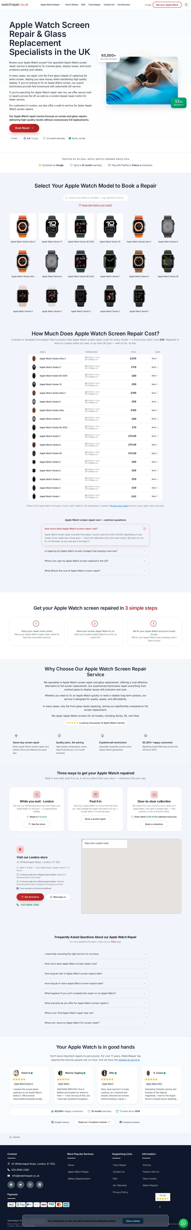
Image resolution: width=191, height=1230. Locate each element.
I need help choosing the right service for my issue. (72, 953)
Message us (59, 897)
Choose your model (119, 506)
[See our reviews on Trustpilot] (148, 4)
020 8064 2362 (30, 904)
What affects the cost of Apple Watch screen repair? (72, 570)
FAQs (113, 942)
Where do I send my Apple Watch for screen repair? (72, 1022)
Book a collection (154, 824)
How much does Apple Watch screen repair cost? (71, 528)
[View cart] (186, 5)
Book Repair (22, 127)
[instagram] (30, 1184)
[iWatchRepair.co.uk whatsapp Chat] (183, 1223)
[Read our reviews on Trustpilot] (14, 138)
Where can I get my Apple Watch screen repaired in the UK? (76, 560)
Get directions (32, 897)
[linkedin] (39, 1184)
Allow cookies (133, 1221)
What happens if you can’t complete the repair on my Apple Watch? (80, 993)
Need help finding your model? (97, 205)
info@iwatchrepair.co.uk (25, 1175)
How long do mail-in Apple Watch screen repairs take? (73, 973)
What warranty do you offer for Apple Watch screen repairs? (77, 1003)
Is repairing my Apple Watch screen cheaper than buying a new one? (81, 551)
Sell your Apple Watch (167, 5)
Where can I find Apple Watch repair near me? (69, 1013)
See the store (38, 824)
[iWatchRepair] (15, 4)
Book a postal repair (95, 819)
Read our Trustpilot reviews (92, 1122)
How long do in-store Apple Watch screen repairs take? (74, 983)
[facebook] (11, 1184)
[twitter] (20, 1184)
